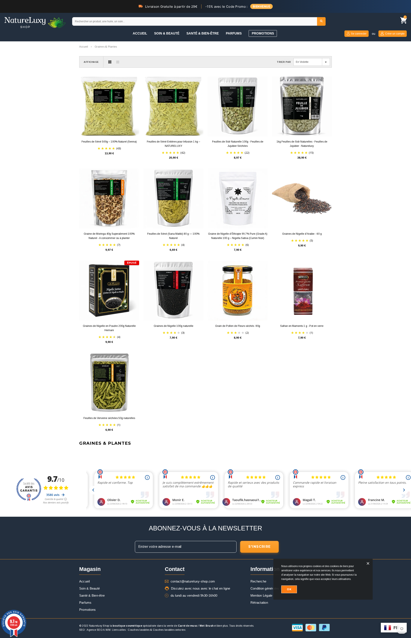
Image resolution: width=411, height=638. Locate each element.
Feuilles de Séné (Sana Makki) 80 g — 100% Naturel (173, 236)
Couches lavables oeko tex (169, 629)
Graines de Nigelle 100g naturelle (173, 325)
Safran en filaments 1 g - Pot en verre (301, 325)
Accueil (83, 46)
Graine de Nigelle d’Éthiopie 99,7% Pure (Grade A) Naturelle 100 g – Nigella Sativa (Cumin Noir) (237, 236)
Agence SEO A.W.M (98, 629)
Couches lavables (138, 629)
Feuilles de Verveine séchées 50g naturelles (109, 418)
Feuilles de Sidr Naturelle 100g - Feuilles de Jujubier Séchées (237, 143)
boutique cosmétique (127, 625)
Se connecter (358, 33)
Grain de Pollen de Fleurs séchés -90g (237, 325)
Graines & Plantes (106, 46)
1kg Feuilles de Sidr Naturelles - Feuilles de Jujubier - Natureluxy (302, 143)
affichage (91, 62)
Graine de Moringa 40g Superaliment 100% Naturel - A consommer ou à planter (109, 236)
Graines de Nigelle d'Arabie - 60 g (302, 233)
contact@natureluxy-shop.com (193, 581)
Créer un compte (395, 33)
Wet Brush (206, 625)
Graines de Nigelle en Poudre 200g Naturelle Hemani (109, 328)
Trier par (284, 62)
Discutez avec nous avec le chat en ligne (200, 588)
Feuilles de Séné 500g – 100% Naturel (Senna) (109, 141)
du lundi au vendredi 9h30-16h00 (194, 595)
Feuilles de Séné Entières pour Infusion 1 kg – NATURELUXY (173, 143)
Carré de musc (187, 625)
